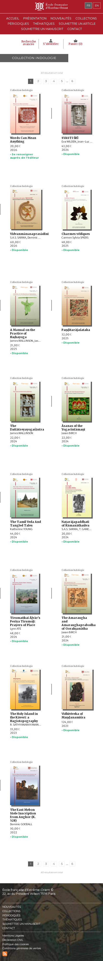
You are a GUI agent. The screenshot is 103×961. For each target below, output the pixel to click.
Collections (11, 911)
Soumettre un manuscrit (42, 29)
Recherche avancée (28, 43)
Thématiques (12, 919)
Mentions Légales (13, 935)
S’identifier (51, 44)
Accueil (12, 18)
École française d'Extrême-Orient (51, 6)
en (97, 5)
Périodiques (11, 915)
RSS (4, 953)
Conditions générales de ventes (21, 948)
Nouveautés (61, 18)
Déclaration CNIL (12, 940)
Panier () (75, 44)
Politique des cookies (15, 944)
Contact (74, 29)
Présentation (34, 18)
